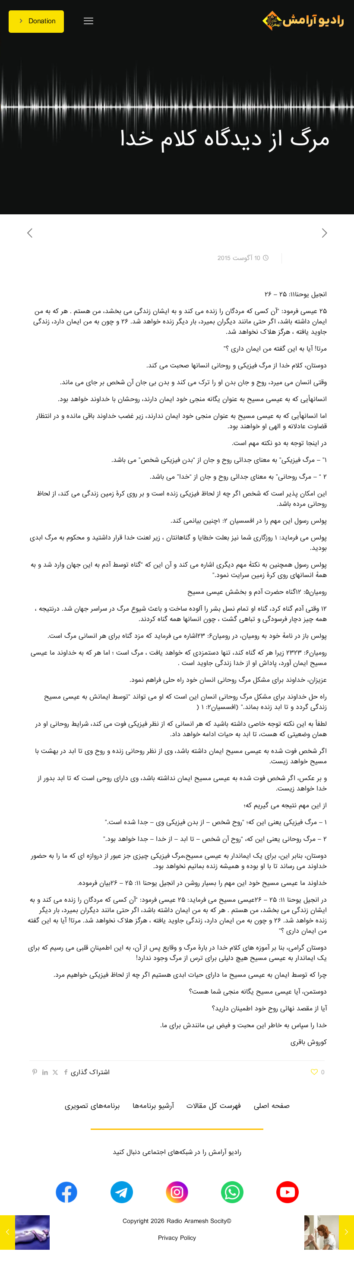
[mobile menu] (88, 21)
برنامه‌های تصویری (92, 1106)
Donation (41, 21)
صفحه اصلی (272, 1106)
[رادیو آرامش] (303, 21)
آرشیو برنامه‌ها (153, 1106)
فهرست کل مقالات (213, 1106)
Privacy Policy (177, 1238)
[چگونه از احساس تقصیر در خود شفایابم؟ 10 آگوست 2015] (346, 1232)
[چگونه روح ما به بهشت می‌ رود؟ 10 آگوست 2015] (7, 1232)
